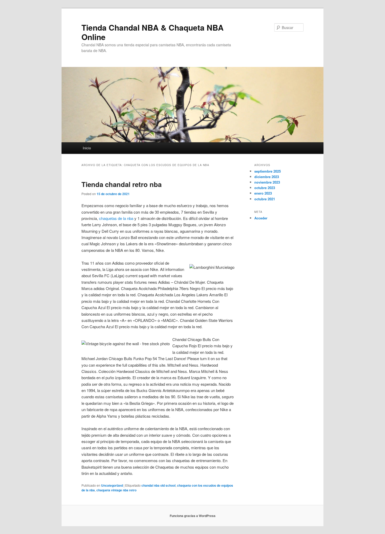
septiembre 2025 (267, 171)
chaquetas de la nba (116, 218)
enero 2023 (263, 193)
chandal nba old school (158, 485)
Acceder (260, 217)
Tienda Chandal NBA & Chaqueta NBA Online (152, 32)
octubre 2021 (264, 198)
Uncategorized (112, 485)
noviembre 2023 (267, 182)
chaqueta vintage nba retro (116, 490)
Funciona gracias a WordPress (193, 515)
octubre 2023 (264, 187)
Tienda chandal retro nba (121, 184)
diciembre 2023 (266, 176)
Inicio (87, 147)
